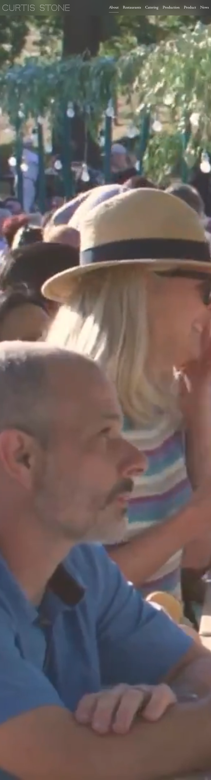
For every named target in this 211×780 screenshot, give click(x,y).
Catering (151, 8)
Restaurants (132, 8)
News (204, 8)
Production (171, 8)
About (114, 8)
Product (190, 8)
